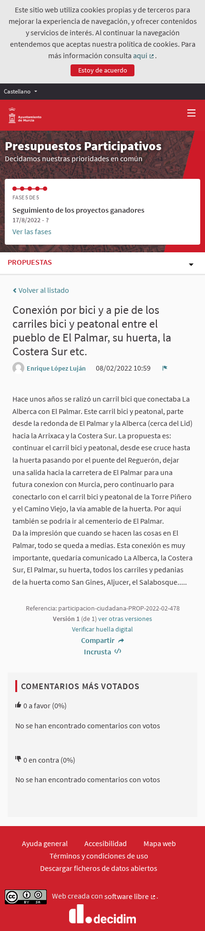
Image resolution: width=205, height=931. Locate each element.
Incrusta (98, 651)
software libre (130, 896)
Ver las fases (31, 231)
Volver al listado (43, 290)
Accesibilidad (105, 843)
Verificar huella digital (102, 629)
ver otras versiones (125, 618)
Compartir (98, 640)
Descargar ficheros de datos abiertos (98, 868)
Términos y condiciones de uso (99, 855)
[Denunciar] (165, 368)
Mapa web (160, 843)
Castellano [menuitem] (17, 91)
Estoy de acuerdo (102, 70)
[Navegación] (191, 113)
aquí (144, 56)
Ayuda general (45, 843)
